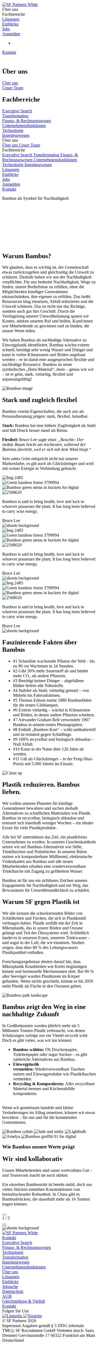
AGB (7, 1296)
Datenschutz (12, 1291)
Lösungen (10, 169)
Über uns (10, 145)
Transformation (46, 155)
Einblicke (10, 174)
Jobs (6, 179)
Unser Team (29, 145)
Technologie (13, 164)
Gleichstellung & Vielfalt (23, 1301)
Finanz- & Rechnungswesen (26, 1247)
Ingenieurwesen (38, 164)
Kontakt (9, 52)
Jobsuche (10, 1286)
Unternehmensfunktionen (55, 159)
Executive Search (17, 155)
